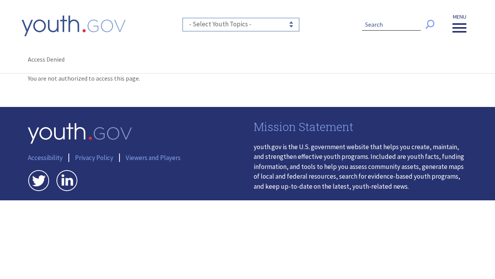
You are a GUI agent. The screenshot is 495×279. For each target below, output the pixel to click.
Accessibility (45, 157)
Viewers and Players (153, 157)
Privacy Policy (94, 157)
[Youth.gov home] (74, 26)
